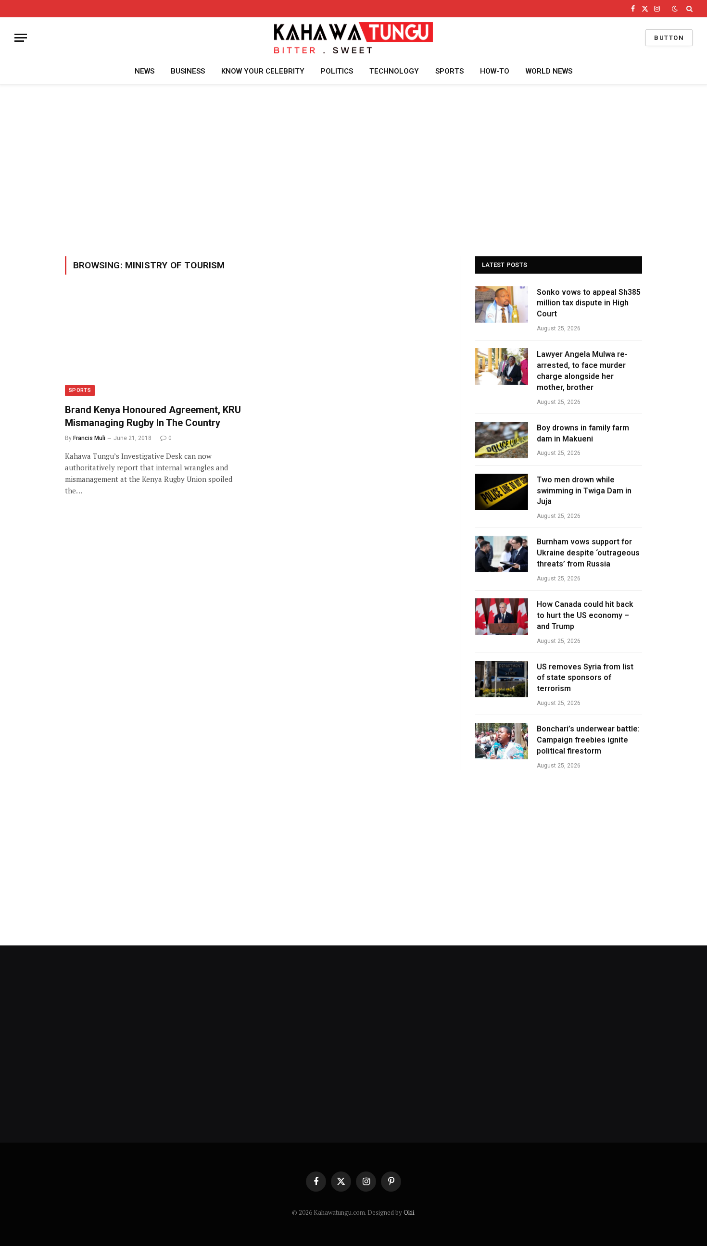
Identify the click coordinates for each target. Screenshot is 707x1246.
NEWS (144, 71)
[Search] (688, 8)
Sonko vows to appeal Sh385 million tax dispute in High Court (589, 303)
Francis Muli (89, 438)
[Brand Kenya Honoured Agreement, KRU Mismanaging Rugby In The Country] (155, 345)
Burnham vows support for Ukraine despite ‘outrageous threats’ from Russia (588, 552)
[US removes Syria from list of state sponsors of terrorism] (501, 679)
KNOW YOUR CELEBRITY (262, 71)
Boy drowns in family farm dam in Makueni (583, 433)
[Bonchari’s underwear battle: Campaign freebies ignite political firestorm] (501, 741)
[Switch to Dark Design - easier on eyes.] (674, 8)
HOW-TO (494, 71)
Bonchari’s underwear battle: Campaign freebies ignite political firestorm (588, 739)
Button (669, 37)
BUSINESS (188, 71)
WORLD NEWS (549, 71)
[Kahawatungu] (353, 37)
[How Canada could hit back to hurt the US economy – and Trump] (501, 616)
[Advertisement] (353, 168)
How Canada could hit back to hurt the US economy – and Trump (585, 615)
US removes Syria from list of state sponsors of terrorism (585, 677)
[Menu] (20, 38)
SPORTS (449, 71)
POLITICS (337, 71)
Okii (409, 1212)
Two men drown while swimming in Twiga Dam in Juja (584, 490)
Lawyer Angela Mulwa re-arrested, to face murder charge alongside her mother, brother (582, 371)
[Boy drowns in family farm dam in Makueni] (501, 440)
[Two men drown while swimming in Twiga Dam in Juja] (501, 492)
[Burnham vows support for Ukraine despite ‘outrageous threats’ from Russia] (501, 554)
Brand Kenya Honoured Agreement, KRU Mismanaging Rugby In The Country (153, 416)
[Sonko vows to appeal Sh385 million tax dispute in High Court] (501, 304)
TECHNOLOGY (394, 71)
